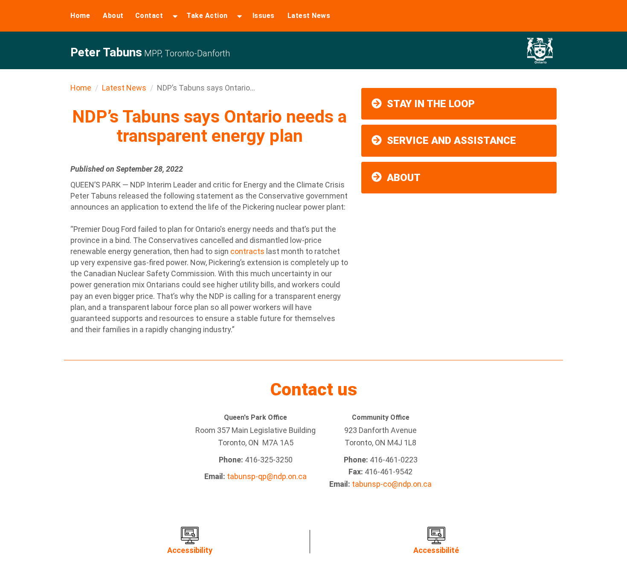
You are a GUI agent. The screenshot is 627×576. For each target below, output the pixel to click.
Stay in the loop (431, 104)
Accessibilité (436, 550)
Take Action (207, 16)
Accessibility (189, 550)
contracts (247, 251)
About (113, 16)
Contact (149, 16)
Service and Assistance (451, 140)
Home (80, 16)
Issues (264, 16)
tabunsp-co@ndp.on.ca (392, 484)
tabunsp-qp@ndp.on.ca (267, 476)
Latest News (309, 16)
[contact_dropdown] (175, 16)
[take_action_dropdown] (239, 16)
